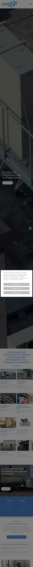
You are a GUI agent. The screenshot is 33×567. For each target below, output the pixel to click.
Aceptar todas (16, 284)
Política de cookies (16, 279)
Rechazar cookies (16, 288)
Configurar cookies (16, 292)
